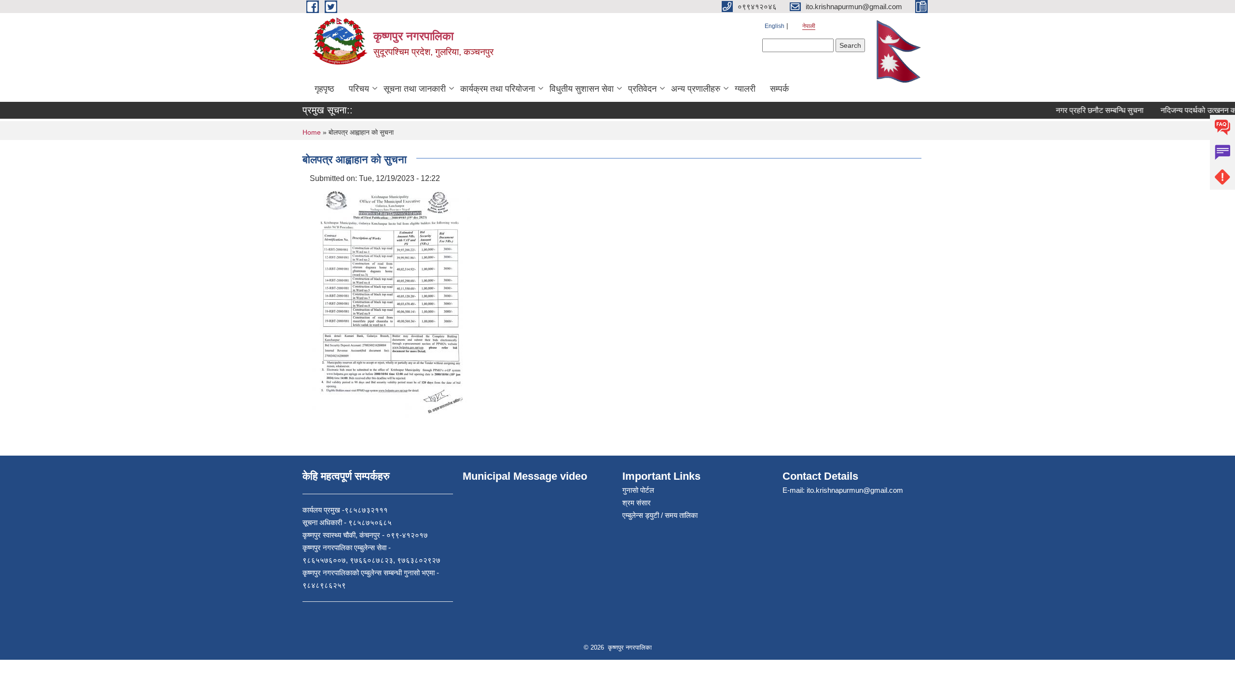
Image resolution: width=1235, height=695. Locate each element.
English (774, 26)
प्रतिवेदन (642, 89)
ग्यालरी (745, 89)
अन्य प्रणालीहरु (695, 89)
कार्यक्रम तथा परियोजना (497, 89)
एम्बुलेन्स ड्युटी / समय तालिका (660, 515)
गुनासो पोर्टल (638, 490)
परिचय (359, 89)
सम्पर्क (779, 89)
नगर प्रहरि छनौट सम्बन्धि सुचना (1090, 110)
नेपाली (808, 26)
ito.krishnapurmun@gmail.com (855, 490)
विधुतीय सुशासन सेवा (581, 89)
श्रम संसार (636, 503)
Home (311, 132)
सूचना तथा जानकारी (415, 89)
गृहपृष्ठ (324, 89)
